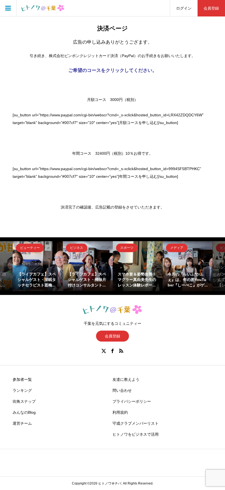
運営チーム (22, 423)
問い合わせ (122, 390)
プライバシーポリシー (132, 401)
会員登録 (211, 8)
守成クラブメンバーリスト (136, 423)
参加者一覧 (22, 379)
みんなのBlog (24, 412)
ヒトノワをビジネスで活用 (136, 434)
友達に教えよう (126, 379)
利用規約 (120, 412)
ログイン (184, 8)
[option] (38, 266)
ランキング (22, 390)
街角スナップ (24, 401)
